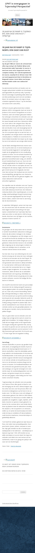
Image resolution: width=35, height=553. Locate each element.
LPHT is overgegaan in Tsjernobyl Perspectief (17, 5)
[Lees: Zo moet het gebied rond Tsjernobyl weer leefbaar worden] (10, 460)
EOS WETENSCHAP (12, 59)
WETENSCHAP (6, 55)
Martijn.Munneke (16, 446)
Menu (17, 15)
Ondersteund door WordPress (10, 503)
